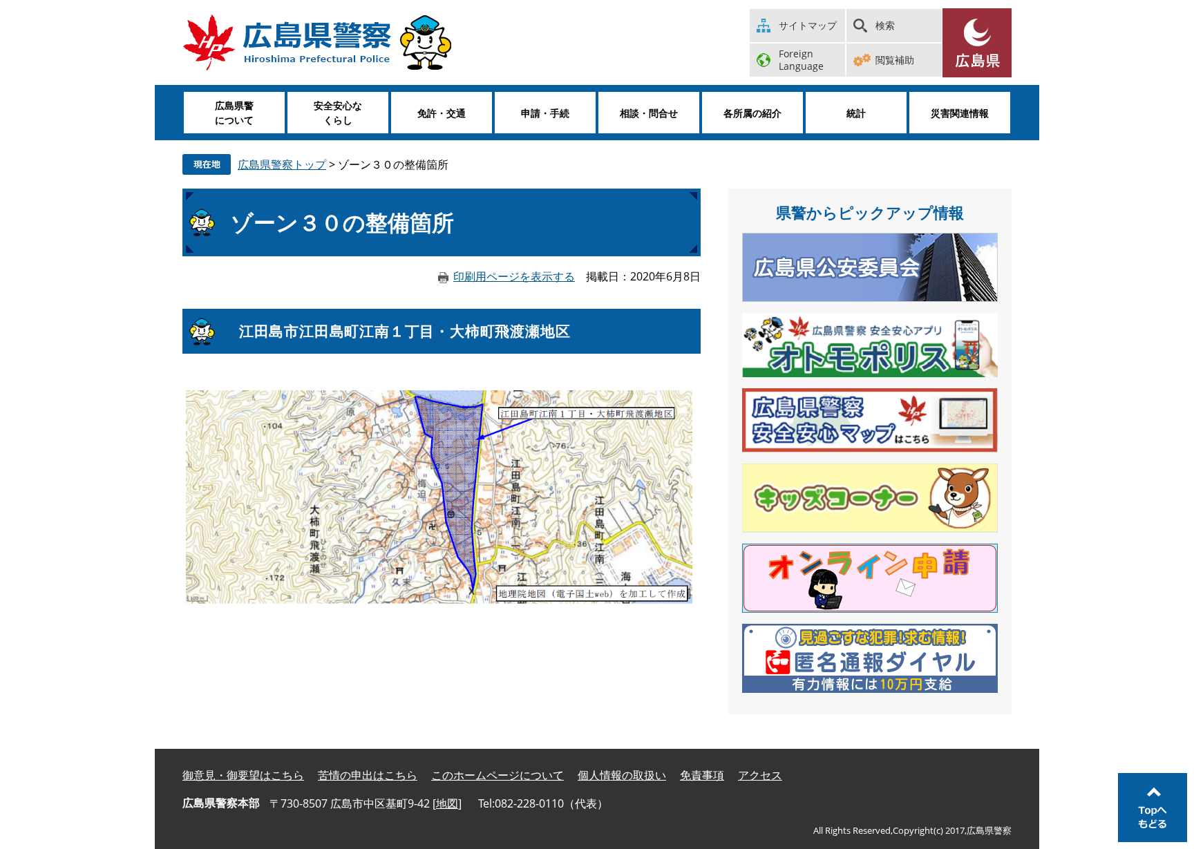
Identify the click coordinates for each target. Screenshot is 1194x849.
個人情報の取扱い (622, 775)
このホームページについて (497, 775)
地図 (447, 803)
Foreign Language (801, 60)
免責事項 (702, 775)
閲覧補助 (894, 59)
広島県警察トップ (282, 164)
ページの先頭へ (1152, 807)
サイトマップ (808, 25)
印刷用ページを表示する (514, 276)
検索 (885, 25)
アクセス (760, 775)
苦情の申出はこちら (367, 775)
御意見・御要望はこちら (243, 775)
